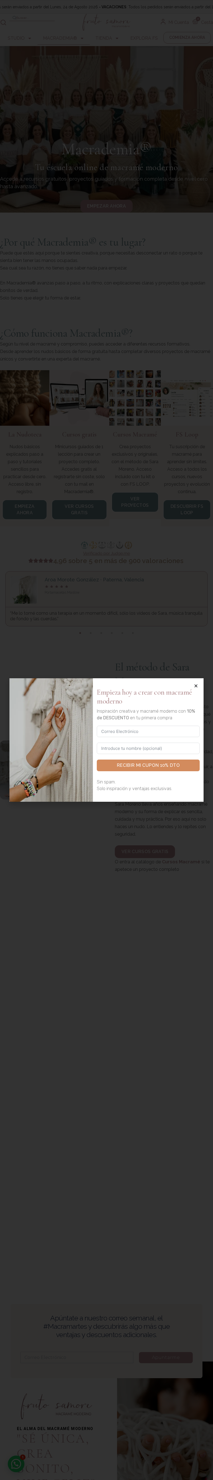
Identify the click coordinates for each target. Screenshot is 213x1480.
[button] (196, 686)
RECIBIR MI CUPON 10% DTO (148, 765)
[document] (106, 740)
